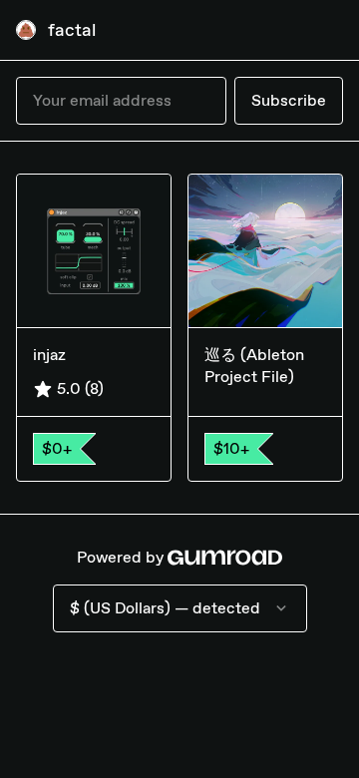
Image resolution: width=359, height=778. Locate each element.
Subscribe (288, 100)
